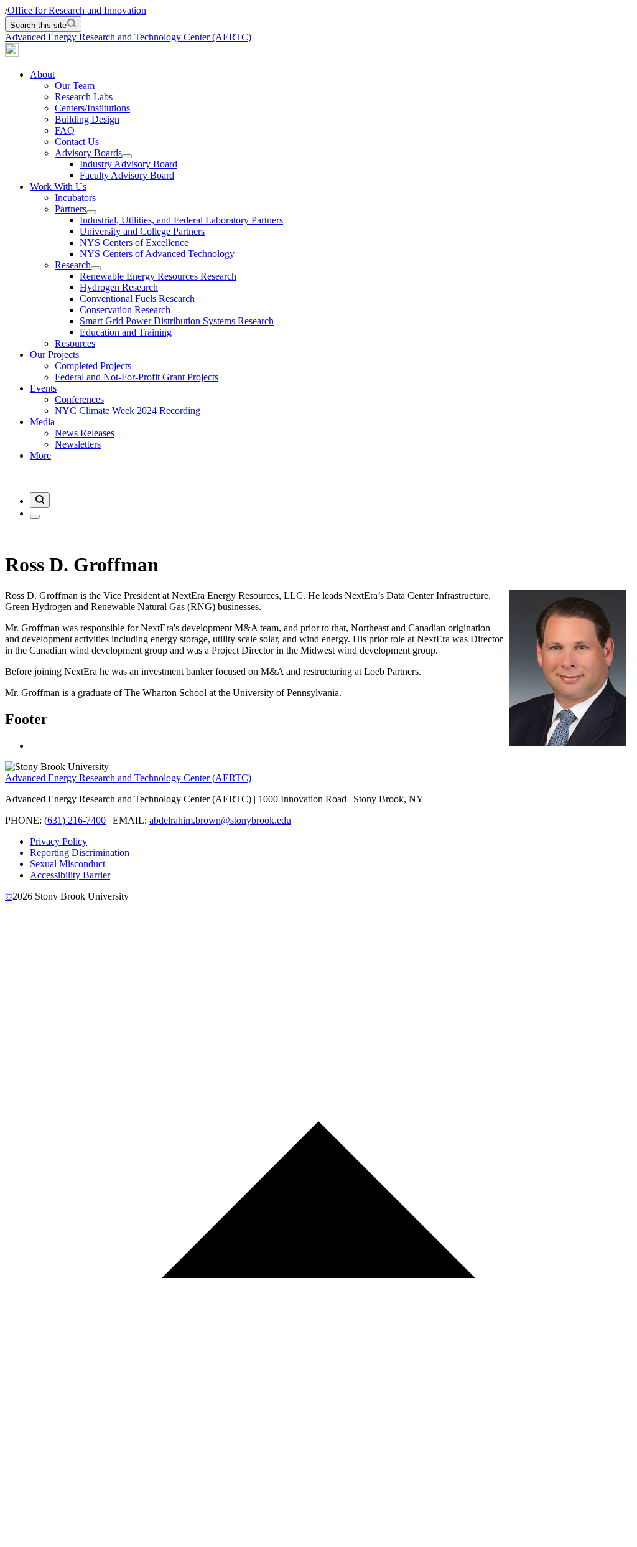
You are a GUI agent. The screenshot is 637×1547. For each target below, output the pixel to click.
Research (73, 265)
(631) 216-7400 (75, 820)
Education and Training (126, 332)
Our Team (75, 85)
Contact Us (77, 141)
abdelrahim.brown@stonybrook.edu (220, 820)
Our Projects (54, 354)
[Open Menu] (35, 517)
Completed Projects (93, 365)
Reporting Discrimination (79, 852)
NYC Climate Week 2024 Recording (127, 410)
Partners (70, 209)
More (40, 455)
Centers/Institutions (92, 108)
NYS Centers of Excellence (134, 242)
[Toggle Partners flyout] (91, 212)
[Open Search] (40, 500)
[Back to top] (318, 1536)
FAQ (65, 130)
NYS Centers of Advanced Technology (157, 253)
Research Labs (84, 97)
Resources (75, 343)
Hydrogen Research (119, 287)
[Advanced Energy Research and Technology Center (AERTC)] (12, 53)
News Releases (84, 433)
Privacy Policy (58, 841)
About (42, 74)
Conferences (79, 399)
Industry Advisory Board (128, 164)
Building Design (87, 119)
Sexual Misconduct (67, 863)
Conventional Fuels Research (137, 298)
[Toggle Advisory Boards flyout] (127, 156)
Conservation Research (125, 309)
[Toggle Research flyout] (96, 268)
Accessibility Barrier (70, 875)
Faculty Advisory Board (127, 175)
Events (43, 388)
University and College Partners (142, 231)
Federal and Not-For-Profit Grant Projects (136, 377)
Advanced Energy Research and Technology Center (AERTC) (128, 37)
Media (42, 421)
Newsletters (78, 444)
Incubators (75, 197)
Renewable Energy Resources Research (158, 276)
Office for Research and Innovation (76, 10)
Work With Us (58, 186)
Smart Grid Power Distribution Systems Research (177, 321)
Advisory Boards (88, 153)
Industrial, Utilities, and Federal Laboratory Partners (181, 220)
